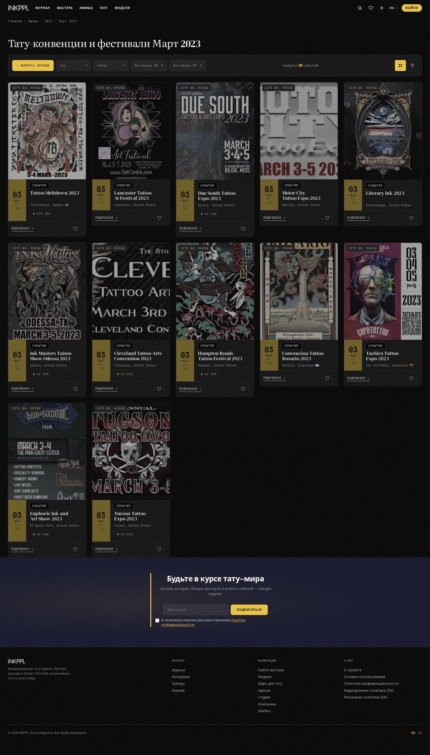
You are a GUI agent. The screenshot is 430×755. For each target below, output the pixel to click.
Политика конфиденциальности (371, 683)
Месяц (102, 65)
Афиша (86, 8)
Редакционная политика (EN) (369, 690)
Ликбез (264, 711)
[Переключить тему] (382, 8)
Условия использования (364, 677)
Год (62, 65)
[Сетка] (400, 65)
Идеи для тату (270, 683)
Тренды (178, 683)
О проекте (353, 670)
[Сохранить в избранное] (75, 228)
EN (420, 733)
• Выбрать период (33, 66)
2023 (49, 21)
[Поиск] (360, 8)
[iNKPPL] (18, 8)
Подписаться (249, 610)
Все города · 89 (185, 65)
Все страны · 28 (146, 65)
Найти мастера (271, 670)
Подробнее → (22, 228)
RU (413, 733)
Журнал (42, 8)
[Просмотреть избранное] (371, 8)
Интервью (181, 677)
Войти (412, 8)
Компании (267, 704)
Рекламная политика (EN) (365, 697)
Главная (15, 21)
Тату (104, 8)
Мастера (65, 8)
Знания (178, 690)
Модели (122, 8)
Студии (264, 697)
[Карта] (412, 65)
